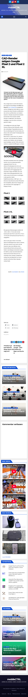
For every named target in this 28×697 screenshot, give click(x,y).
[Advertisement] (14, 33)
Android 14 (10, 375)
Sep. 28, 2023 (8, 637)
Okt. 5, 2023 (7, 622)
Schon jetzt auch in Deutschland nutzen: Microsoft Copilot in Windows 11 (17, 574)
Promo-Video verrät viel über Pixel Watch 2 (12, 394)
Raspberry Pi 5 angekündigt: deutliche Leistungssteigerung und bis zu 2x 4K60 (16, 587)
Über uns (9, 693)
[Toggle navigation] (14, 17)
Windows (12, 631)
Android (5, 375)
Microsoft (8, 631)
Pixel (10, 55)
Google (3, 55)
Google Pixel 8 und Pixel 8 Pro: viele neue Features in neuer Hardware (13, 379)
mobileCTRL (14, 7)
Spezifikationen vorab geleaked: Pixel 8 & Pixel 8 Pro (13, 411)
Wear (18, 391)
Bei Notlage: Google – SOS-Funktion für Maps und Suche (19, 348)
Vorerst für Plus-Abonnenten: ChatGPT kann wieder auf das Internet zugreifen (16, 581)
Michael (7, 359)
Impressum (4, 693)
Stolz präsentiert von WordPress (9, 688)
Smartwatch (13, 391)
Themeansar (14, 690)
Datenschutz (23, 693)
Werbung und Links (16, 693)
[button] (25, 16)
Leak (7, 55)
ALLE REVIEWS (6, 557)
